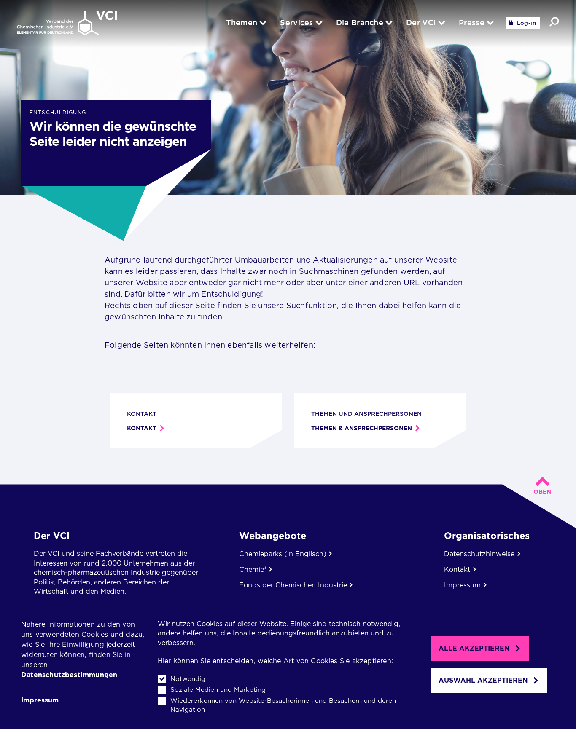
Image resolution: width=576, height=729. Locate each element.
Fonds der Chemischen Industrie (293, 585)
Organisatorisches (487, 535)
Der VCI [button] (421, 22)
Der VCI (52, 535)
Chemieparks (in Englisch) (282, 554)
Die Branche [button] (359, 22)
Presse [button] (471, 22)
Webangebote (272, 535)
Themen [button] (242, 22)
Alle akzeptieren (474, 648)
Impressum (40, 700)
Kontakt (141, 428)
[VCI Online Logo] (67, 24)
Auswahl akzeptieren (483, 680)
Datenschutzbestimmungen (69, 675)
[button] (554, 22)
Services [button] (296, 22)
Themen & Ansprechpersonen (361, 428)
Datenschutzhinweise (479, 554)
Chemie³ (252, 570)
